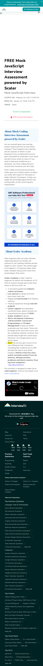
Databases (9, 470)
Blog (6, 432)
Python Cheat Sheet (12, 639)
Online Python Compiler (10, 491)
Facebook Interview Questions (16, 557)
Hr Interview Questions (13, 540)
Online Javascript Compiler (29, 485)
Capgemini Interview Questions (16, 573)
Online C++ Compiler (30, 481)
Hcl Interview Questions (13, 589)
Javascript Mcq (32, 660)
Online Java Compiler (12, 484)
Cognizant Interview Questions (16, 579)
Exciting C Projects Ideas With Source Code (20, 600)
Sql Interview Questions (13, 511)
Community (27, 432)
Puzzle (7, 473)
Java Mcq (8, 654)
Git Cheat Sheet (30, 643)
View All (27, 547)
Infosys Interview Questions (15, 570)
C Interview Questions (13, 547)
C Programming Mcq (23, 657)
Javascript (26, 470)
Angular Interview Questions (15, 521)
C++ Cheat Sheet (29, 639)
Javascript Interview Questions (16, 518)
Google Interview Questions (15, 560)
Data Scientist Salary (12, 625)
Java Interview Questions (14, 508)
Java (24, 464)
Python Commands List (13, 622)
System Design (10, 467)
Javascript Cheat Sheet (13, 643)
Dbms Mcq (8, 657)
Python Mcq (19, 660)
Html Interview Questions (14, 544)
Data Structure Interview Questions (17, 531)
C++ (24, 467)
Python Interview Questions (15, 514)
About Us (8, 435)
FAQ (24, 435)
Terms (25, 439)
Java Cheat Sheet (11, 646)
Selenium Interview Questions (15, 527)
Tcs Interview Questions (13, 563)
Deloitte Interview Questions (15, 582)
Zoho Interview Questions (14, 586)
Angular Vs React (29, 603)
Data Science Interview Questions (17, 534)
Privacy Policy (10, 442)
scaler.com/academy (11, 373)
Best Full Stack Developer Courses (17, 615)
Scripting (8, 464)
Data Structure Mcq (22, 654)
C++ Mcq (8, 660)
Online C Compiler (11, 481)
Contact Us (9, 439)
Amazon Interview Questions (15, 553)
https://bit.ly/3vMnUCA (16, 365)
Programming (9, 460)
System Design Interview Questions (17, 537)
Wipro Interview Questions (14, 576)
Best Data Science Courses (14, 618)
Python (25, 460)
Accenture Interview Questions (16, 566)
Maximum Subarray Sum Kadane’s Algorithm (20, 628)
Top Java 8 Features (12, 603)
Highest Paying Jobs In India (15, 597)
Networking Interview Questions (16, 524)
